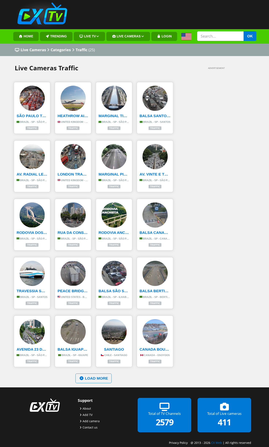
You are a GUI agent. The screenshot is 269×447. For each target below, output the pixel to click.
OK (250, 36)
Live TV (89, 36)
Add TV (87, 415)
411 (224, 422)
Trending (58, 36)
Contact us (90, 427)
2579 (164, 422)
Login (166, 36)
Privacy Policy (178, 443)
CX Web (216, 443)
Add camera (91, 421)
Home (28, 36)
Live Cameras (128, 36)
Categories (61, 49)
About (87, 408)
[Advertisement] (210, 135)
